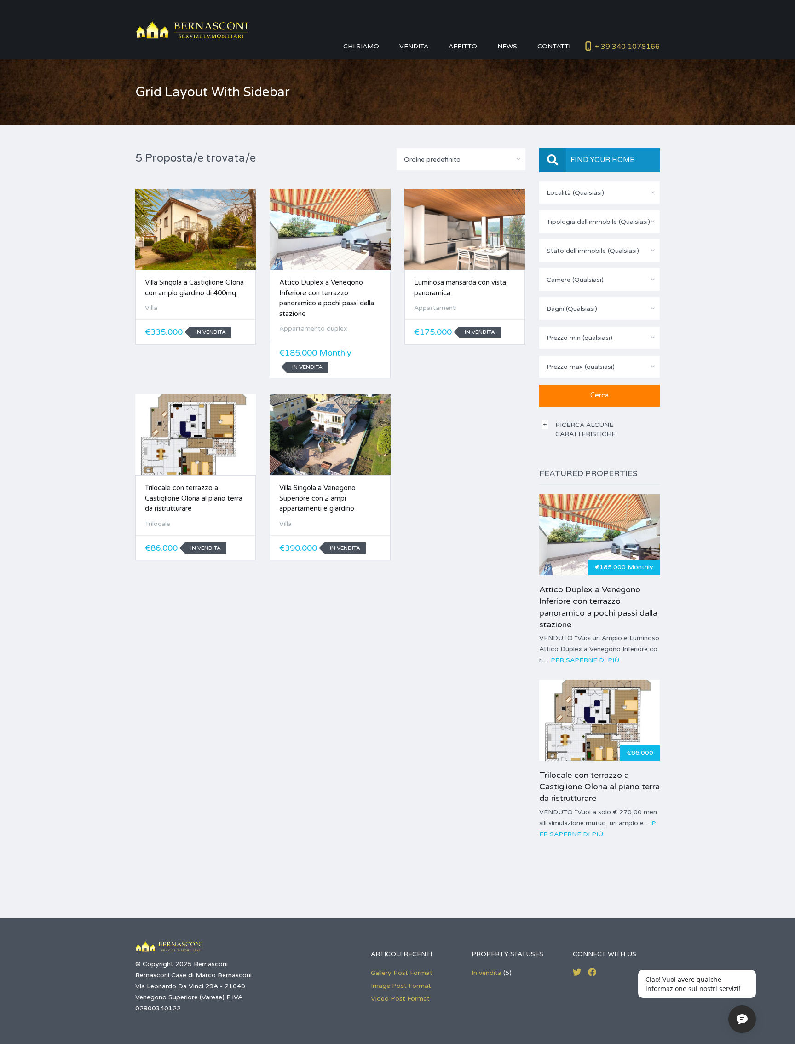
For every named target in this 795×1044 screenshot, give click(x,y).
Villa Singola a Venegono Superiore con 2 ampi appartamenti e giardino (317, 498)
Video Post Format (400, 999)
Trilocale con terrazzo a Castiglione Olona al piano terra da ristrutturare (193, 498)
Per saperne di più (585, 660)
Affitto (463, 46)
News (507, 46)
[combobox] (461, 159)
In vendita (486, 973)
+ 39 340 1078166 (627, 46)
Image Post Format (401, 986)
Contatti (553, 46)
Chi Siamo (361, 46)
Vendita (413, 46)
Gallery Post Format (401, 973)
